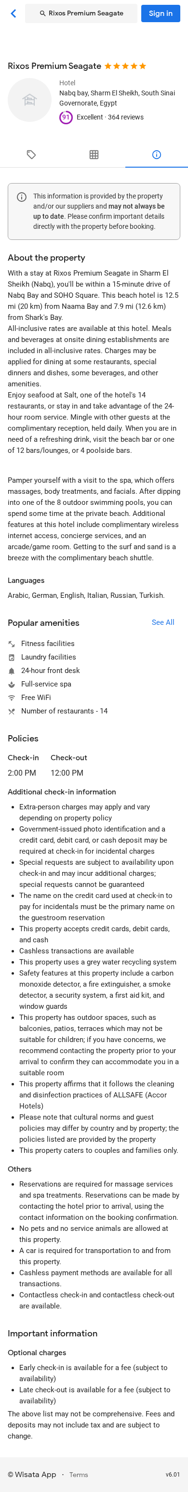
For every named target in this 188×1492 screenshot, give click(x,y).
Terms (78, 1475)
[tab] (31, 155)
